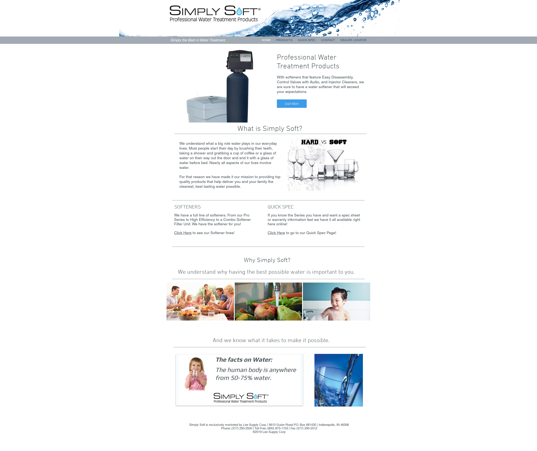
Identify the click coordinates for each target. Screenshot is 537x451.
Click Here (183, 233)
